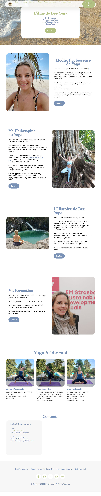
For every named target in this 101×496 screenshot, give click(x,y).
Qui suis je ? (80, 468)
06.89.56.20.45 (19, 431)
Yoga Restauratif (74, 388)
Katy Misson (32, 157)
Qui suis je (18, 6)
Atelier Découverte (15, 388)
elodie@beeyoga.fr (22, 433)
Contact (50, 30)
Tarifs (18, 468)
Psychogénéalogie (64, 468)
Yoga (33, 468)
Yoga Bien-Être (44, 388)
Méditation (88, 4)
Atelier (25, 468)
